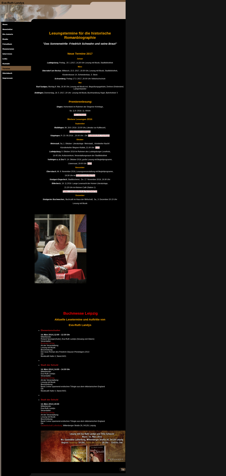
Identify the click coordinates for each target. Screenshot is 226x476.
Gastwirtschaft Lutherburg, (52, 425)
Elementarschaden (50, 330)
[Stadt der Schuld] (42, 358)
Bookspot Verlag (47, 343)
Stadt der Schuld (49, 365)
